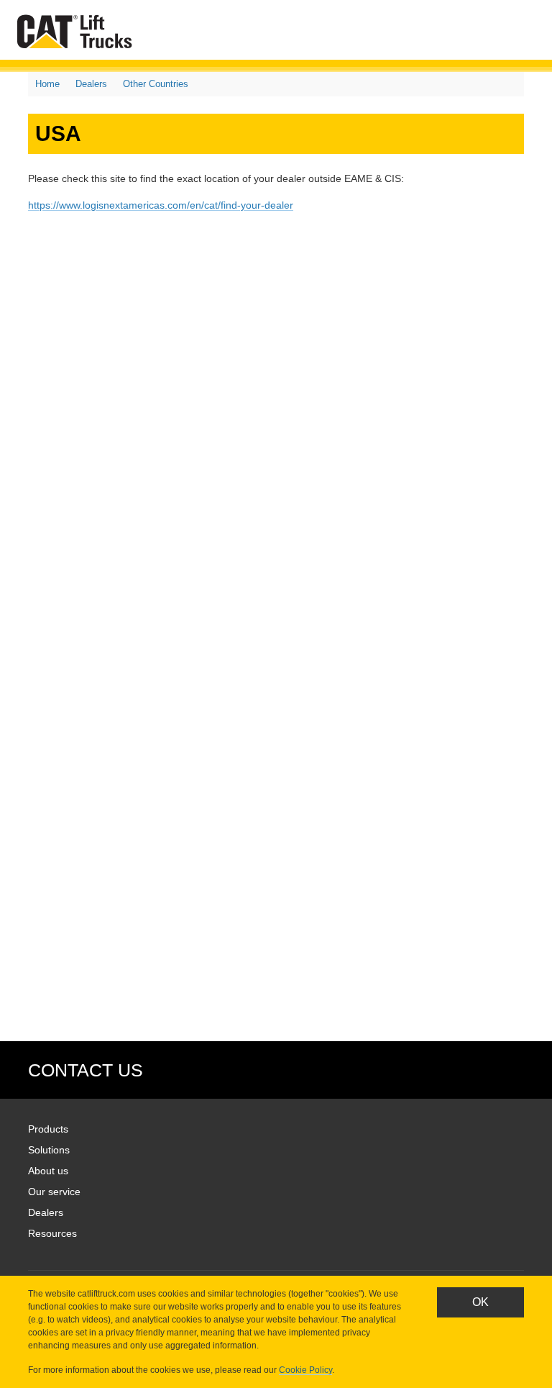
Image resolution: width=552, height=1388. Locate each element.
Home (47, 83)
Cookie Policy (305, 1370)
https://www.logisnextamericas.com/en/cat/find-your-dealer (160, 205)
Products (48, 1129)
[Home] (77, 31)
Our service (54, 1191)
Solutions (49, 1150)
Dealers (91, 83)
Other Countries (155, 83)
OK (480, 1302)
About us (48, 1170)
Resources (52, 1233)
